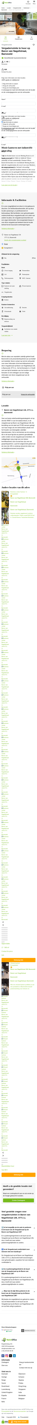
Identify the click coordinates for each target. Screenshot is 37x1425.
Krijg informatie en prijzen (10, 83)
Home (3, 8)
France (4, 1398)
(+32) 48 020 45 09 (7, 1351)
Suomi (4, 1383)
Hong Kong (22, 1386)
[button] (5, 922)
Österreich (21, 1374)
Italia (3, 1401)
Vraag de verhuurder (9, 86)
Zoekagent (5, 1362)
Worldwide (22, 1395)
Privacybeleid (5, 1411)
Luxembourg (6, 1389)
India (20, 1392)
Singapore (22, 1389)
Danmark (5, 1374)
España (4, 1395)
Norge (4, 1380)
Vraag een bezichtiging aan (11, 88)
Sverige (4, 1377)
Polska (20, 1383)
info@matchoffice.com (8, 1348)
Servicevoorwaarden (20, 1411)
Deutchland (5, 1386)
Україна (21, 1380)
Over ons (5, 1365)
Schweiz (21, 1377)
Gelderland (26, 8)
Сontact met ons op (25, 1368)
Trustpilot (4, 114)
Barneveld (4, 10)
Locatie (9, 8)
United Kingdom (7, 1392)
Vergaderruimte (17, 8)
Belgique (21, 1398)
